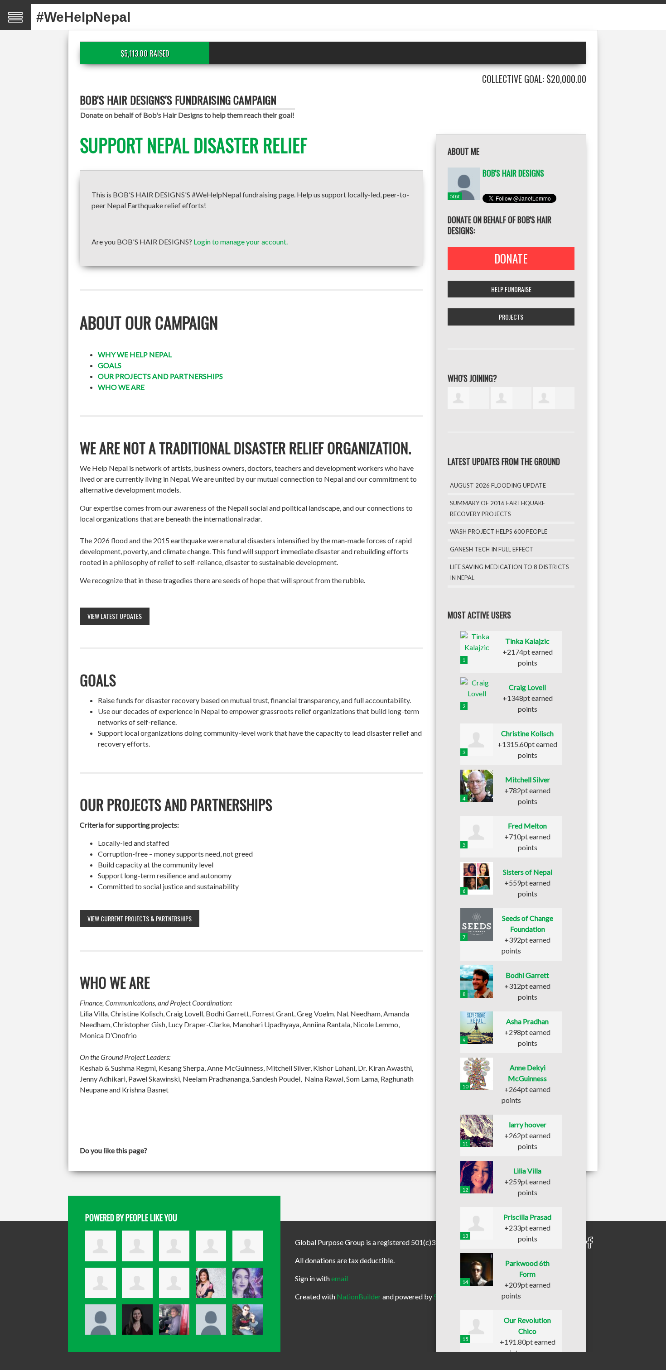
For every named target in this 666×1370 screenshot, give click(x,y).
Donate (511, 258)
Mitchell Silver (527, 779)
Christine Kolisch (527, 733)
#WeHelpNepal (83, 17)
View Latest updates (114, 616)
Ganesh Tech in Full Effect (491, 549)
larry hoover (527, 1124)
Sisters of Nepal (527, 871)
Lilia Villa (527, 1170)
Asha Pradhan (527, 1021)
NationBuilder (359, 1296)
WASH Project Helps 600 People (498, 531)
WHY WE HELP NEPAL (135, 354)
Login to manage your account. (240, 241)
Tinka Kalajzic (527, 641)
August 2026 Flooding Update (498, 485)
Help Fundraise (511, 289)
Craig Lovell (527, 687)
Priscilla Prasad (527, 1216)
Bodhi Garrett (527, 975)
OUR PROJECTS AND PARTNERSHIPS (160, 376)
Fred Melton (527, 825)
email (339, 1278)
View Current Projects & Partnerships (139, 918)
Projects (511, 316)
